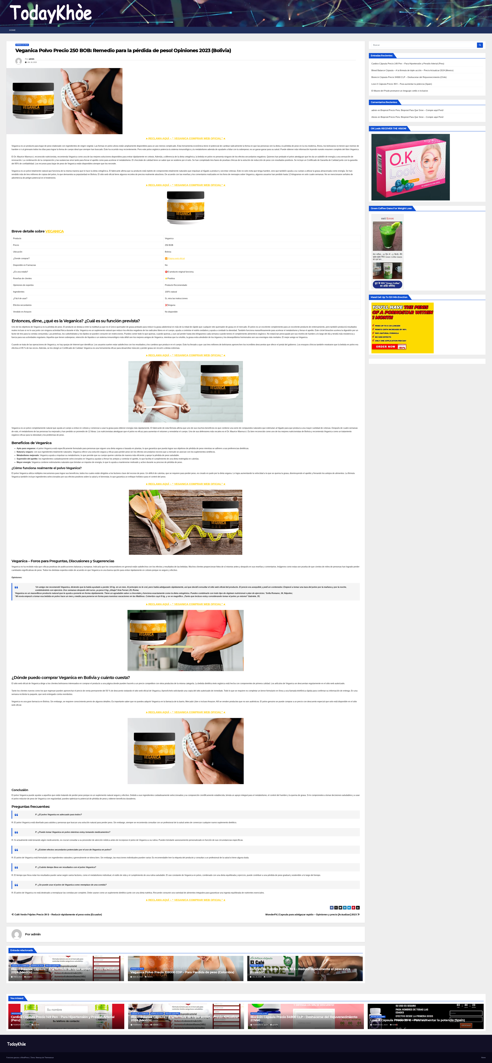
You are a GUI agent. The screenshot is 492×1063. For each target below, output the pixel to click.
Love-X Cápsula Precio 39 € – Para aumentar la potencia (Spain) (401, 84)
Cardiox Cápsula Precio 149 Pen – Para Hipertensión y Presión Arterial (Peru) (407, 64)
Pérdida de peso (22, 44)
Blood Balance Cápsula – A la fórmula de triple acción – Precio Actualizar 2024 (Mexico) (65, 970)
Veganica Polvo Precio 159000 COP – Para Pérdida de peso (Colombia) (182, 972)
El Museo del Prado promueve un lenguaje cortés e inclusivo (399, 91)
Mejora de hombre (378, 1016)
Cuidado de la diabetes (20, 965)
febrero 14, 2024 (21, 1025)
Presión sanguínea (53, 965)
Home (12, 30)
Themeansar (49, 1058)
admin (31, 59)
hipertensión (16, 1013)
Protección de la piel (259, 1013)
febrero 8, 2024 (141, 1025)
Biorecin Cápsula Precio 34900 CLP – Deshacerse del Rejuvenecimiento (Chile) (409, 77)
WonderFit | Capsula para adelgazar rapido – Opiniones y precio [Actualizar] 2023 (311, 914)
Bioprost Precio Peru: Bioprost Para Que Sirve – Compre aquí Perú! (412, 110)
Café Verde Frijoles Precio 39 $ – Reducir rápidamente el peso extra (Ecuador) (58, 914)
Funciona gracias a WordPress (18, 1058)
